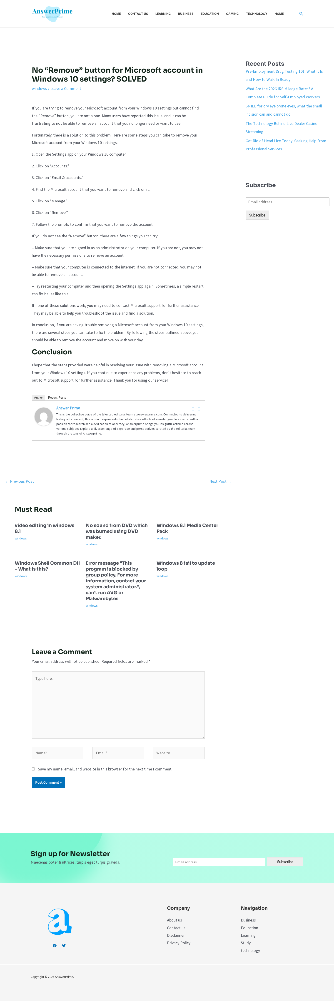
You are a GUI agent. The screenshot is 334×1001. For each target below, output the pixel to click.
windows (39, 88)
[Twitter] (199, 409)
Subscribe (257, 215)
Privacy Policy (178, 942)
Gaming (232, 13)
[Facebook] (193, 409)
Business (186, 13)
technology (250, 950)
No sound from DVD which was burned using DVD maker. (117, 531)
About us (174, 920)
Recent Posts (57, 397)
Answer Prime (68, 407)
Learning (163, 13)
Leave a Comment (65, 88)
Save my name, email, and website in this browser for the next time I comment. (105, 769)
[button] (301, 14)
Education (210, 13)
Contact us (138, 13)
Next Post (220, 481)
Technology (256, 13)
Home (116, 13)
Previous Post (19, 481)
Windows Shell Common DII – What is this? (47, 566)
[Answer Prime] (44, 416)
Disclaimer (176, 935)
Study (246, 942)
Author (38, 397)
